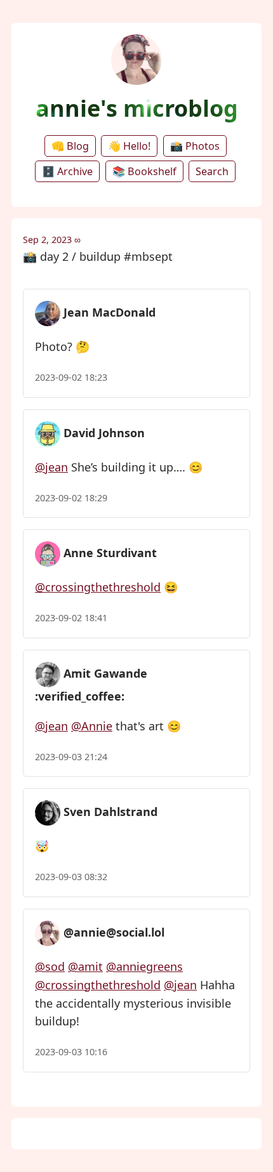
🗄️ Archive (67, 171)
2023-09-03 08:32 (71, 877)
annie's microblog (137, 108)
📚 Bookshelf (144, 171)
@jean (51, 467)
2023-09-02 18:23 (71, 377)
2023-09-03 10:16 (71, 1052)
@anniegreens (144, 966)
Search (212, 171)
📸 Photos (195, 146)
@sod (50, 966)
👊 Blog (70, 146)
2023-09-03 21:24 (71, 757)
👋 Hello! (129, 146)
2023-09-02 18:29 (71, 498)
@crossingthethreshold (98, 587)
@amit (85, 966)
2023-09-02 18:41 (71, 618)
